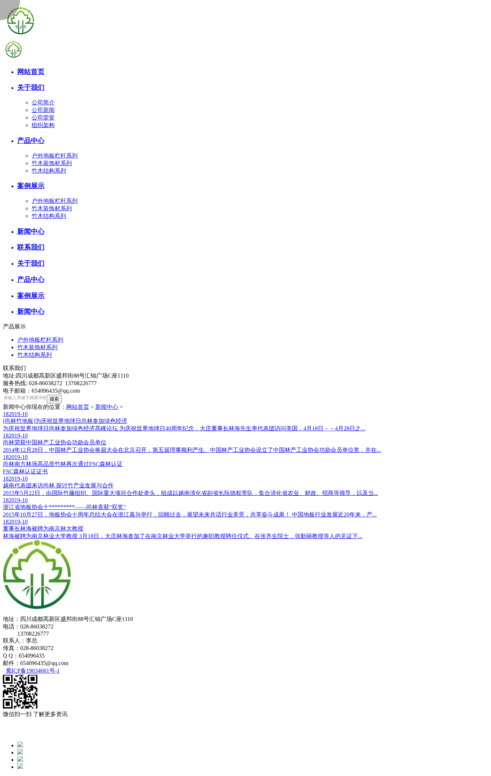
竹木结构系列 (49, 171)
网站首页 (77, 407)
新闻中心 (106, 407)
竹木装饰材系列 (52, 163)
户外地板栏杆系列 (55, 156)
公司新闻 (43, 110)
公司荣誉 (43, 117)
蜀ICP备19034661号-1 (33, 671)
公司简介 (43, 102)
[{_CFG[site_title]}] (21, 37)
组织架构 (43, 125)
